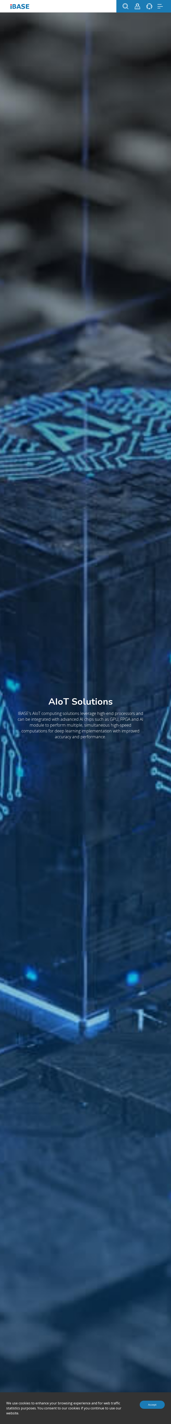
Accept (152, 1404)
